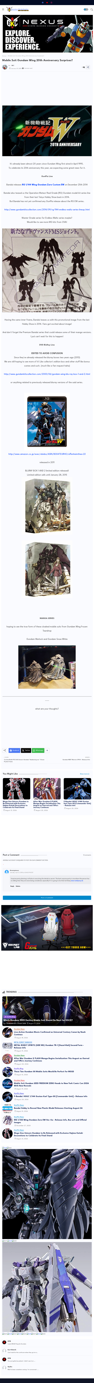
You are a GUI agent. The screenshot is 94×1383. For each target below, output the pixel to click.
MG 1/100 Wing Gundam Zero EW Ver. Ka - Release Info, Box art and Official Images (50, 1121)
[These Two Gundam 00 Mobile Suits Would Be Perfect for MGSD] (7, 1072)
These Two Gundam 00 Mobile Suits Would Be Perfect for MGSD (44, 1072)
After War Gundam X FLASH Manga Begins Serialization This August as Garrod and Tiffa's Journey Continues (46, 804)
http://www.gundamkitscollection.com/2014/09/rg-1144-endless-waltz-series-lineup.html (47, 210)
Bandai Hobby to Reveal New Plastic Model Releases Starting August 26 (48, 1108)
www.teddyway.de (77, 880)
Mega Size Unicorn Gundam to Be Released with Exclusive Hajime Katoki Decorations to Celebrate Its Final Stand (16, 804)
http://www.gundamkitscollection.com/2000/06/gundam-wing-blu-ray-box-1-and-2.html (47, 374)
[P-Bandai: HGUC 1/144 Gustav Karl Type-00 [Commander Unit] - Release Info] (7, 1097)
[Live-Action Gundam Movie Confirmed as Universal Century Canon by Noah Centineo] (7, 1032)
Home (4, 56)
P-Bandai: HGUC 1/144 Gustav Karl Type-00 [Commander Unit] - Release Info (77, 803)
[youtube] (47, 2)
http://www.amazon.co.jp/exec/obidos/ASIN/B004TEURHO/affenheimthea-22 (47, 454)
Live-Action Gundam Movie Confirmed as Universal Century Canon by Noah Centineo (50, 1033)
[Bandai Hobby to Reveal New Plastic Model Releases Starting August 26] (7, 1108)
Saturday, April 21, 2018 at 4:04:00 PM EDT (21, 872)
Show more (84, 774)
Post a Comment (47, 898)
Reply (12, 886)
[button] (86, 9)
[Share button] (47, 750)
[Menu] (3, 9)
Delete (18, 886)
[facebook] (42, 2)
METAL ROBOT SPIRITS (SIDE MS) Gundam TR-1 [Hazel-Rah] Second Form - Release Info (49, 1046)
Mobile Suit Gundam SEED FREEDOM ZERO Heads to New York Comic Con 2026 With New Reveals (51, 1084)
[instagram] (51, 2)
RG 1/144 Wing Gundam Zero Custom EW (43, 185)
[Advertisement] (47, 89)
